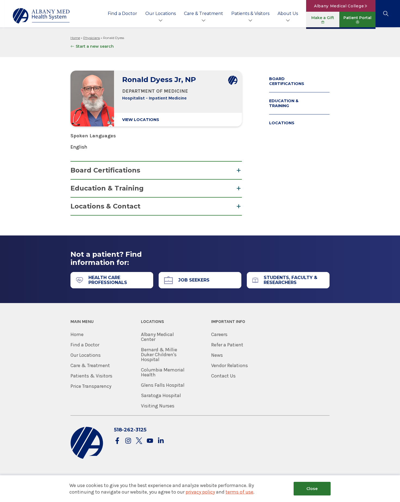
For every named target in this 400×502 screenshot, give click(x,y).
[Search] (386, 13)
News (217, 355)
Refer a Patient (227, 344)
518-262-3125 (130, 430)
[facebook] (117, 441)
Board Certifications (105, 170)
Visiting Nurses (157, 405)
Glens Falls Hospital (162, 385)
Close (312, 488)
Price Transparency (90, 386)
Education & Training (107, 188)
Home (75, 38)
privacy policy (200, 492)
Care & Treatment (203, 13)
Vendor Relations (229, 365)
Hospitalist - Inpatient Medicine (154, 98)
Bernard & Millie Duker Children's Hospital (159, 354)
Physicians (91, 38)
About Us (288, 13)
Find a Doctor (122, 13)
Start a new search (95, 46)
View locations (140, 119)
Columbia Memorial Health (162, 372)
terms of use (239, 492)
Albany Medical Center (157, 337)
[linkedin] (161, 441)
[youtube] (150, 441)
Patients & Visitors (250, 13)
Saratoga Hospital (161, 395)
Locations (281, 122)
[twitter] (139, 441)
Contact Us (223, 375)
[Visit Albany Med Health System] (86, 457)
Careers (219, 334)
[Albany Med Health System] (41, 16)
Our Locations (160, 13)
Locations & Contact (105, 206)
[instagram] (128, 441)
